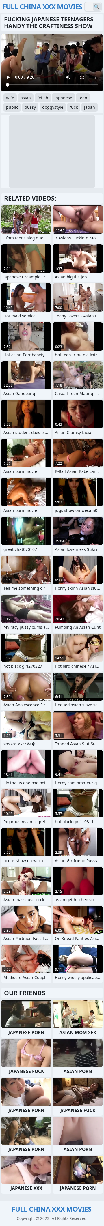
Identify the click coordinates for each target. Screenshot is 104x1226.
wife (10, 97)
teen (83, 97)
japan (89, 107)
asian (26, 97)
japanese (63, 97)
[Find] (97, 7)
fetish (42, 97)
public (12, 107)
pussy (30, 107)
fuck (74, 107)
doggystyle (52, 107)
